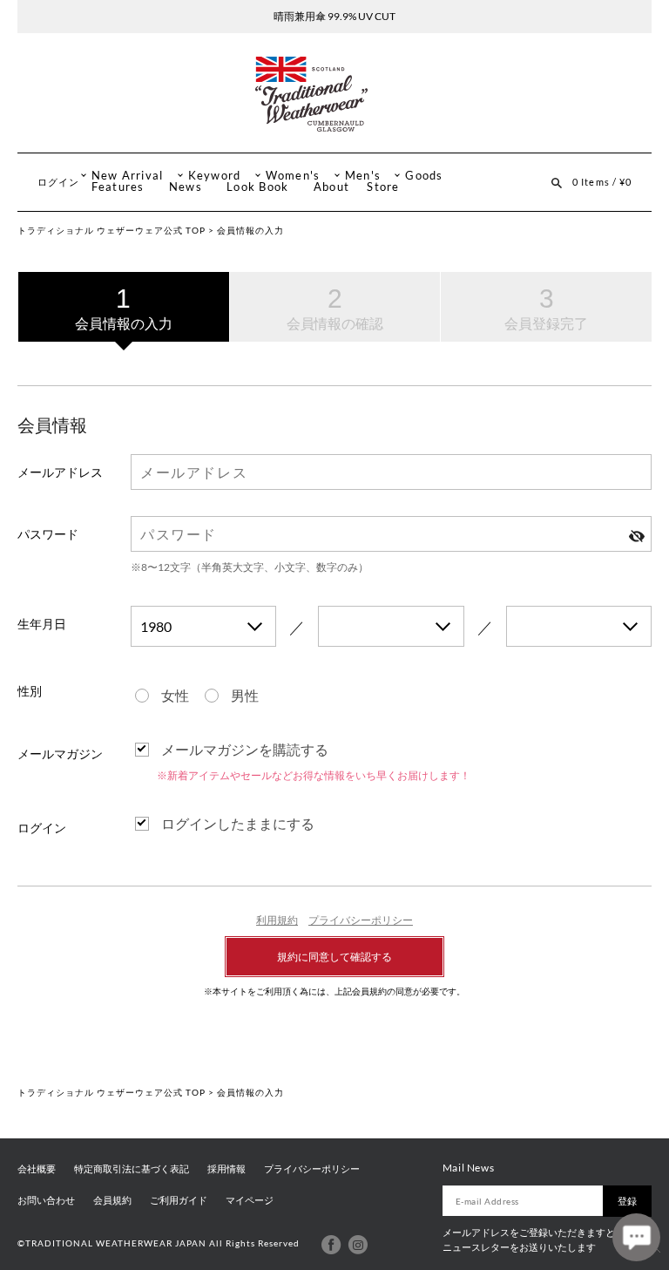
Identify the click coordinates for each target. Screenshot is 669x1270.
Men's (363, 175)
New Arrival (127, 175)
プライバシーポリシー (360, 920)
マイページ (250, 1200)
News (185, 187)
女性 (175, 695)
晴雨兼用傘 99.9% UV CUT (334, 16)
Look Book (257, 187)
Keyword (214, 175)
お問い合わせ (46, 1200)
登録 (627, 1200)
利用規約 (277, 920)
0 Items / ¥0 (602, 181)
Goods (424, 175)
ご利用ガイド (178, 1200)
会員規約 (112, 1200)
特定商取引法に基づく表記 (131, 1169)
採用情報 (226, 1169)
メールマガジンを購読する (244, 749)
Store (383, 187)
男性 (245, 695)
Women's (293, 175)
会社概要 (36, 1169)
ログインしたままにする (237, 823)
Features (118, 187)
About (331, 187)
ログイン (58, 181)
